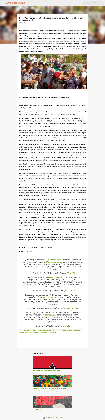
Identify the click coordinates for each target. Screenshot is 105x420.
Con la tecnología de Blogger (53, 417)
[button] (20, 25)
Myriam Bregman (24, 332)
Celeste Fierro (27, 330)
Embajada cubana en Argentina (46, 330)
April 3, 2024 (69, 273)
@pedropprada (52, 262)
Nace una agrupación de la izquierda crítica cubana (46, 370)
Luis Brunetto (77, 330)
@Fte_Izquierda (55, 277)
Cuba (34, 330)
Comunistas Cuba (15, 2)
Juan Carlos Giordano (66, 330)
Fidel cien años (37, 409)
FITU (57, 330)
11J (21, 330)
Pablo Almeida (34, 332)
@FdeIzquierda (54, 260)
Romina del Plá (53, 332)
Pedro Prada (43, 332)
